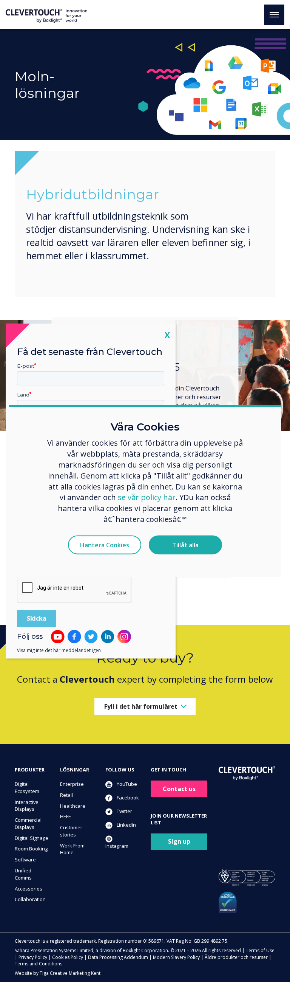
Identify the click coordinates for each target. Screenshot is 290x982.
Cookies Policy (67, 957)
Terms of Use (260, 950)
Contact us (179, 789)
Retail (66, 794)
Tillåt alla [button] (185, 545)
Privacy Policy (33, 957)
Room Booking (31, 848)
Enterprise (72, 784)
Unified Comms (23, 874)
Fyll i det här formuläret (140, 706)
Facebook (127, 797)
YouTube (126, 784)
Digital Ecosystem (27, 788)
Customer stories (71, 831)
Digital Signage (31, 838)
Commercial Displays (28, 823)
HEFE (65, 816)
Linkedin (126, 824)
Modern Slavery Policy (176, 957)
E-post (25, 366)
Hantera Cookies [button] (104, 545)
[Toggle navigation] (274, 15)
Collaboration (30, 899)
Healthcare (72, 805)
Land (23, 395)
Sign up (179, 841)
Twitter (124, 811)
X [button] (167, 334)
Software (25, 859)
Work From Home (72, 849)
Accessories (28, 888)
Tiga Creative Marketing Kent (70, 973)
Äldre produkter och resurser (236, 957)
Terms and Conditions (38, 963)
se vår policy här (147, 497)
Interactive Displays (27, 806)
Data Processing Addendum (118, 957)
